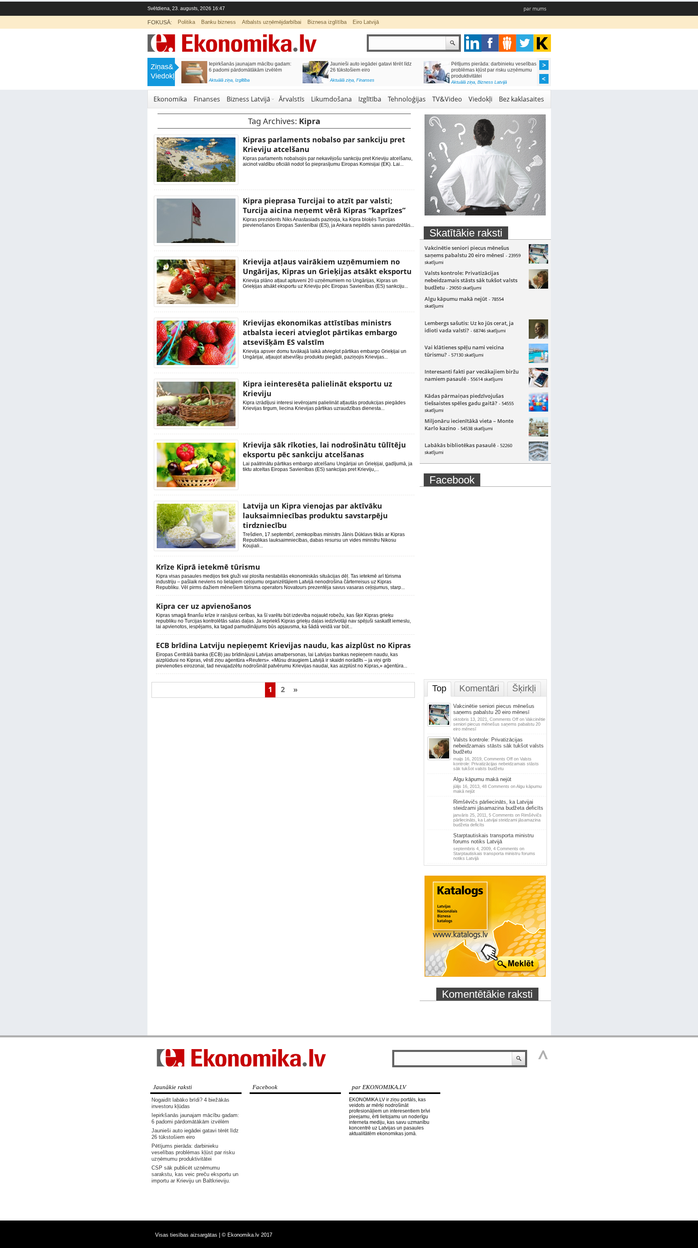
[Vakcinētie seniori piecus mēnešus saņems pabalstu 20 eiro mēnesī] (538, 261)
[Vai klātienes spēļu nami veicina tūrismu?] (538, 361)
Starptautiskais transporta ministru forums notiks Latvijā (493, 838)
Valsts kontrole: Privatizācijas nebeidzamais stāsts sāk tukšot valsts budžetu (471, 280)
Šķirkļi (524, 688)
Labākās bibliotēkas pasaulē (460, 445)
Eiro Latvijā (366, 22)
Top (439, 688)
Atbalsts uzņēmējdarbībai (271, 22)
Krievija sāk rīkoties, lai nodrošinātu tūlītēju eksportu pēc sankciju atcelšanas (324, 449)
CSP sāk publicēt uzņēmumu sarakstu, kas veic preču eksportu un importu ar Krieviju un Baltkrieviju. (194, 1174)
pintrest (507, 43)
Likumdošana (331, 99)
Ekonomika (170, 99)
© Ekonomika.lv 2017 (247, 1235)
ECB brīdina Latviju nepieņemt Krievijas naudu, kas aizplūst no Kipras (283, 645)
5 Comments (497, 820)
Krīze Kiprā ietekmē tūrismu (208, 567)
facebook (490, 43)
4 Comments (494, 853)
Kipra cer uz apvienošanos (203, 606)
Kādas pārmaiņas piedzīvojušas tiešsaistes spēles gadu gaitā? (464, 399)
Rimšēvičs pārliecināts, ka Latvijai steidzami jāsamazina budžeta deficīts (498, 805)
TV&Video (447, 99)
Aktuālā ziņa (221, 80)
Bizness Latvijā (492, 82)
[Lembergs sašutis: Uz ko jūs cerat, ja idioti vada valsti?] (538, 336)
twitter (525, 43)
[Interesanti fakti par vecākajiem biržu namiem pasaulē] (538, 385)
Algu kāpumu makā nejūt (456, 298)
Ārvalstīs (292, 99)
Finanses (365, 80)
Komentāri (479, 688)
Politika (186, 22)
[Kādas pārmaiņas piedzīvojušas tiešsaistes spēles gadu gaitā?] (538, 409)
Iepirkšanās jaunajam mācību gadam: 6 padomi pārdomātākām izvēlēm (250, 67)
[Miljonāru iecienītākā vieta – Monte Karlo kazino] (538, 434)
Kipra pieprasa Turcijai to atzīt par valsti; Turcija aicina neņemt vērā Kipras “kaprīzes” (324, 205)
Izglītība (242, 80)
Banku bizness (218, 22)
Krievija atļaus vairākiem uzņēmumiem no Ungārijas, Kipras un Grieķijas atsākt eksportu (327, 266)
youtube (542, 43)
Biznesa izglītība (327, 22)
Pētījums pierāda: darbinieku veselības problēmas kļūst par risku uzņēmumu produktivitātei (493, 70)
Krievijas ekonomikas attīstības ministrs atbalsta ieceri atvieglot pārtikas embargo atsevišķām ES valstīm (320, 332)
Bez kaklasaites (521, 99)
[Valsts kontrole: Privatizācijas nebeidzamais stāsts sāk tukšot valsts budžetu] (538, 286)
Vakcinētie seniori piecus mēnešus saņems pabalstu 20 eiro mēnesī (467, 251)
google (472, 43)
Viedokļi (480, 99)
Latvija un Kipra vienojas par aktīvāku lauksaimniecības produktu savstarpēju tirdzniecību (315, 515)
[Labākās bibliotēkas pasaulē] (538, 458)
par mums (535, 8)
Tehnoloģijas (407, 99)
